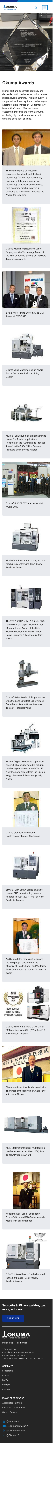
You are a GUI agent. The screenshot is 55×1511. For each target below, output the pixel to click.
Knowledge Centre (13, 1398)
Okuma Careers (10, 1412)
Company (7, 1366)
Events (5, 1375)
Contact (6, 1385)
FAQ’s (5, 1380)
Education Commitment (14, 1407)
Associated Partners (12, 1403)
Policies (6, 1389)
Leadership (7, 1371)
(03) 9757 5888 (17, 1355)
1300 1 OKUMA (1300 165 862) (27, 1358)
